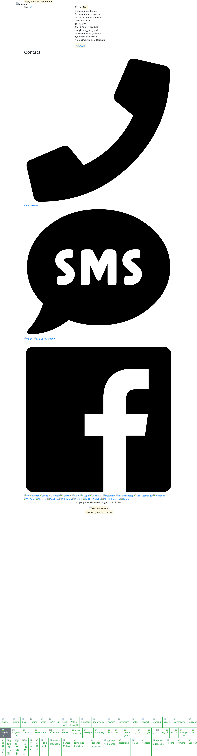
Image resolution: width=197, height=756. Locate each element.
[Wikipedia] (159, 495)
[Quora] (124, 499)
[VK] (26, 495)
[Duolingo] (53, 499)
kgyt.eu (7, 3)
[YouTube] (29, 499)
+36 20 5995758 (31, 205)
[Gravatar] (54, 495)
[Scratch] (77, 499)
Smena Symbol (48, 4)
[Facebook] (98, 419)
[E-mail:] (38, 338)
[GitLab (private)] (110, 499)
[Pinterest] (41, 499)
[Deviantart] (96, 495)
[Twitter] (34, 495)
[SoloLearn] (65, 499)
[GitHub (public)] (92, 499)
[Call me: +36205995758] (98, 129)
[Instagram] (109, 495)
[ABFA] (75, 495)
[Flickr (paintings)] (143, 495)
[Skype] (44, 495)
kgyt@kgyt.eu (49, 339)
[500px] (84, 495)
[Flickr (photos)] (124, 495)
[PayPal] (64, 495)
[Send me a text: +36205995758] (98, 271)
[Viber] (28, 338)
